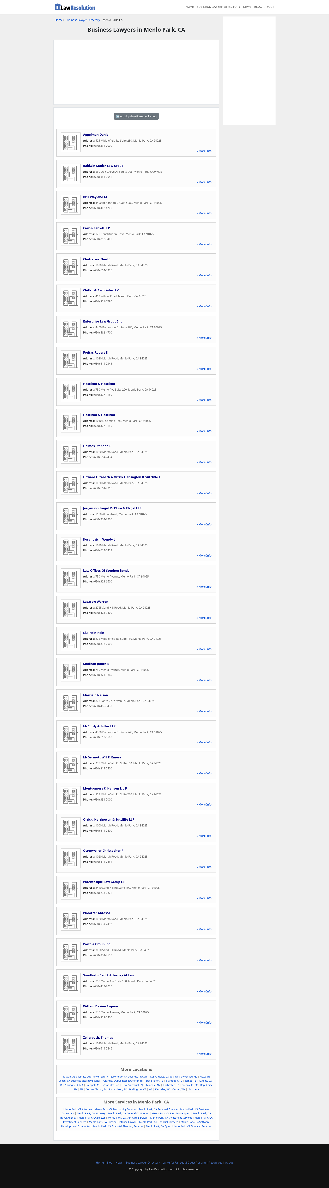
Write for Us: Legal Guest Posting (184, 1162)
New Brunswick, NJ (132, 1085)
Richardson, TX (117, 1089)
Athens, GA (205, 1080)
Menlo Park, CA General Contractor (128, 1113)
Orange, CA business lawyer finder (123, 1080)
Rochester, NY (171, 1085)
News (247, 6)
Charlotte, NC (111, 1085)
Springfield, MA (74, 1085)
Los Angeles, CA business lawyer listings (173, 1076)
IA (61, 1085)
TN (81, 1089)
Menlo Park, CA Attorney (77, 1109)
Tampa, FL (190, 1080)
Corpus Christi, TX (96, 1089)
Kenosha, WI (162, 1089)
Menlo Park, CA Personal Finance (158, 1109)
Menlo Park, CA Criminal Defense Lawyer (112, 1122)
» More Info (204, 151)
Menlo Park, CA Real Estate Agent (171, 1113)
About (269, 6)
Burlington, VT (137, 1089)
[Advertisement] (136, 72)
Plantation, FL (174, 1080)
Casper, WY (178, 1089)
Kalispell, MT (93, 1085)
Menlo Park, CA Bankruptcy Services (115, 1109)
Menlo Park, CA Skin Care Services (128, 1117)
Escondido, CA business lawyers (129, 1076)
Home (190, 6)
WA (150, 1089)
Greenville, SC (190, 1085)
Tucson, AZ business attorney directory (85, 1076)
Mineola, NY (153, 1085)
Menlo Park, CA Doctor (92, 1117)
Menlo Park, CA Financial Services (158, 1122)
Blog (258, 6)
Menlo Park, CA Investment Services (171, 1117)
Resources (215, 1162)
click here (193, 1089)
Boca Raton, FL (154, 1080)
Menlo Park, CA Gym (158, 1126)
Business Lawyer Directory (218, 6)
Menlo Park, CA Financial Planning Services (118, 1126)
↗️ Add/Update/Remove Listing (136, 116)
